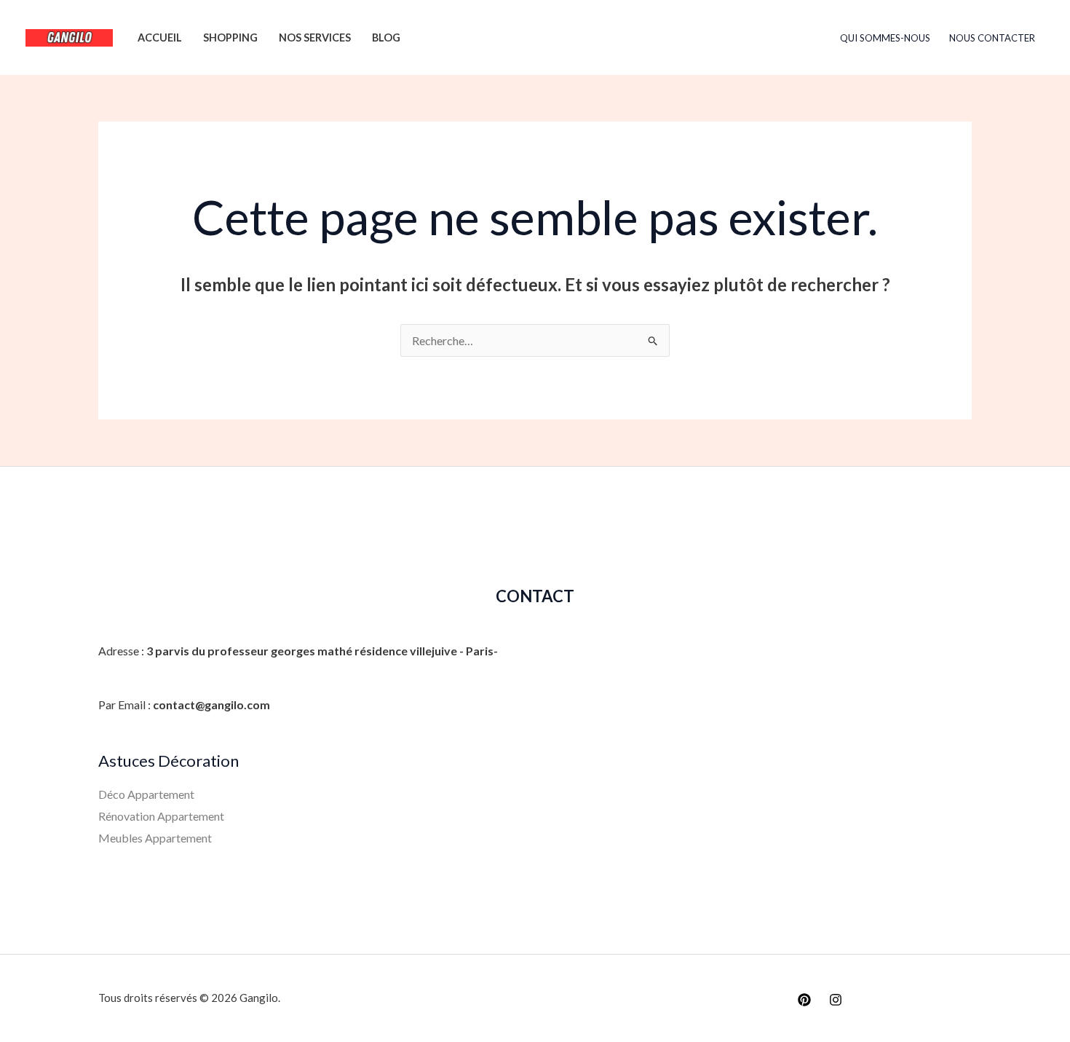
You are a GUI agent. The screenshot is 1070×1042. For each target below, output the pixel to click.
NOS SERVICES (315, 37)
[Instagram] (835, 999)
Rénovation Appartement (161, 816)
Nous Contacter (992, 38)
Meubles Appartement (155, 838)
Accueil (160, 37)
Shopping (230, 37)
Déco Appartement (146, 794)
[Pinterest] (804, 999)
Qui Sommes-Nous (885, 38)
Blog (386, 37)
